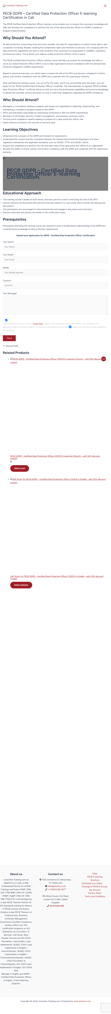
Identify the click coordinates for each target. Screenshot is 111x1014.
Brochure (95, 880)
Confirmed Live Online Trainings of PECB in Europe (95, 885)
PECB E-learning (94, 877)
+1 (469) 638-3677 (57, 889)
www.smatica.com (82, 1001)
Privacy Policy (38, 324)
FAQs (94, 873)
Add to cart (19, 468)
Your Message (10, 293)
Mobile (6, 268)
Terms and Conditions (95, 896)
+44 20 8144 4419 (56, 906)
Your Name (8, 242)
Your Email (8, 255)
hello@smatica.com (57, 886)
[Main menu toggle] (105, 5)
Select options (21, 585)
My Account (95, 890)
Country (7, 280)
